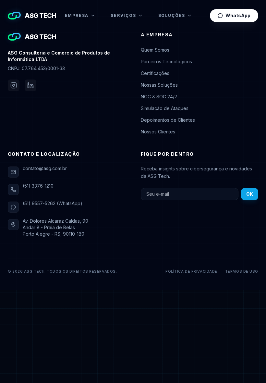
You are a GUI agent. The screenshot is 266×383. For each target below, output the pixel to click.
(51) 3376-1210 (38, 186)
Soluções (171, 15)
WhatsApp (237, 15)
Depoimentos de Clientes (168, 120)
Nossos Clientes (158, 131)
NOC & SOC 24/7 (159, 96)
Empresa (77, 15)
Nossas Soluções (159, 85)
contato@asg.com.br (45, 168)
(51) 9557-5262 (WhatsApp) (52, 203)
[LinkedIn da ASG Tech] (30, 85)
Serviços (123, 15)
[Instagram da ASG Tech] (13, 85)
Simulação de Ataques (164, 108)
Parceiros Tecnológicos (166, 61)
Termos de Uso (241, 271)
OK (249, 194)
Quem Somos (155, 50)
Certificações (155, 73)
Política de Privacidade (191, 271)
